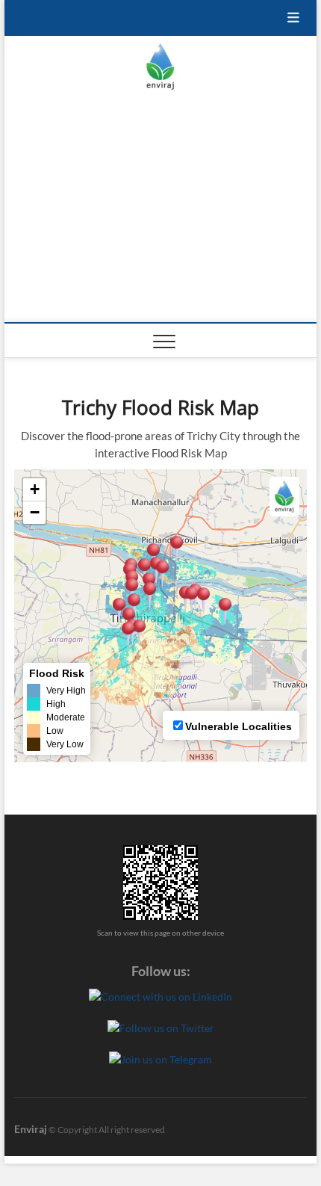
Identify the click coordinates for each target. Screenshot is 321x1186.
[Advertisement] (161, 210)
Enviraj (30, 1128)
